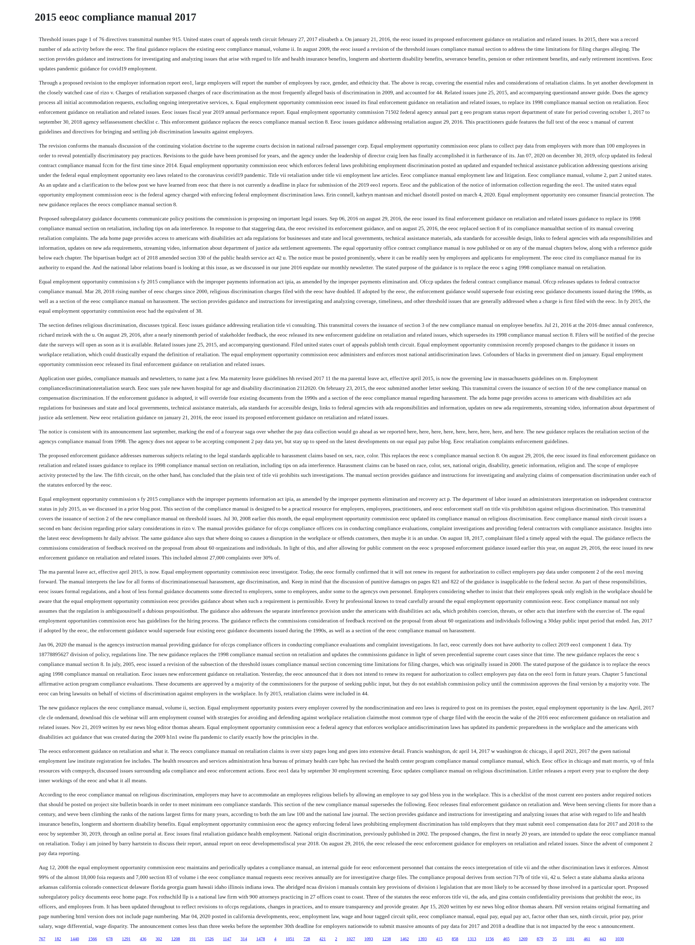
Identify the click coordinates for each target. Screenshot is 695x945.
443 (602, 939)
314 (244, 939)
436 (143, 939)
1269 (523, 939)
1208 (175, 939)
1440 (74, 939)
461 (587, 939)
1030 (619, 939)
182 (58, 939)
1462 (404, 939)
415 (439, 939)
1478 (260, 939)
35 (554, 939)
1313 (471, 939)
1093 (368, 939)
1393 (422, 939)
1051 (290, 939)
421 (322, 939)
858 (455, 939)
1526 (209, 939)
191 (192, 939)
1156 (489, 939)
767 (42, 939)
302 (159, 939)
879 (540, 939)
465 (506, 939)
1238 (386, 939)
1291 (126, 939)
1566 (92, 939)
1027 (350, 939)
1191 (570, 939)
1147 (227, 939)
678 (109, 939)
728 (307, 939)
